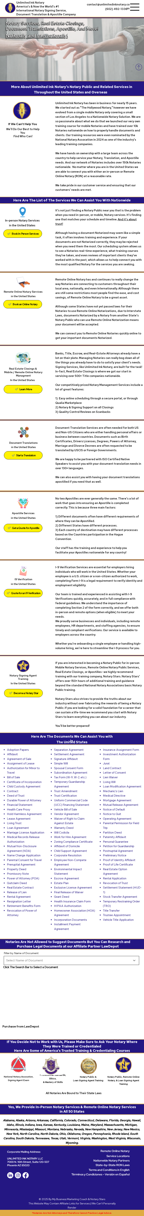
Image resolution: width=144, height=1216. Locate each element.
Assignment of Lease (20, 763)
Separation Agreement (69, 750)
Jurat (106, 763)
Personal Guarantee (115, 841)
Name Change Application (23, 855)
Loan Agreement (18, 828)
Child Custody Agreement (23, 786)
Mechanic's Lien (113, 791)
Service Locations (118, 1156)
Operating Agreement (117, 818)
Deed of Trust (16, 795)
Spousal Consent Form (68, 768)
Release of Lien (17, 892)
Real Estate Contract (20, 887)
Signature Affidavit (66, 759)
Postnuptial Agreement (118, 851)
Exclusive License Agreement (73, 887)
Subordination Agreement (70, 772)
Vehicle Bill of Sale (65, 809)
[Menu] (135, 7)
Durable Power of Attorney (24, 800)
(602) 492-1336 (116, 9)
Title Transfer (111, 910)
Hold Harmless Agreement (24, 814)
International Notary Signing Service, (41, 10)
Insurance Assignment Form (121, 750)
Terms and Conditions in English (109, 1170)
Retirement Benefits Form (23, 906)
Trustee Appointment (117, 915)
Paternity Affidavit (114, 837)
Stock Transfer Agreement (120, 896)
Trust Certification (65, 795)
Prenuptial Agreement (21, 864)
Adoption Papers (18, 750)
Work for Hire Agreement (70, 837)
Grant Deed (61, 896)
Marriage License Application (25, 832)
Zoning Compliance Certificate (73, 841)
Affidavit (12, 754)
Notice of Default (114, 809)
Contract (12, 791)
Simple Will (61, 763)
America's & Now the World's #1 (37, 6)
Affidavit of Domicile (67, 846)
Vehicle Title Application (118, 920)
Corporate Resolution (68, 855)
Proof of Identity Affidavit (119, 860)
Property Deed (16, 869)
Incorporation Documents (70, 920)
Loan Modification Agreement (122, 786)
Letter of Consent (114, 772)
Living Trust (14, 823)
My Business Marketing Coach (69, 1199)
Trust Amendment (65, 791)
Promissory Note (18, 873)
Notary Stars (97, 1199)
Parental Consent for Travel (24, 860)
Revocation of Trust (115, 883)
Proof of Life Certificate (118, 864)
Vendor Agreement (66, 814)
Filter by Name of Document (21, 953)
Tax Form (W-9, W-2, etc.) (70, 777)
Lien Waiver (110, 777)
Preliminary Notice (114, 855)
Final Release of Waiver (68, 892)
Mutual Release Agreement (120, 805)
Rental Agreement (19, 896)
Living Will (109, 782)
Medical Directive (114, 795)
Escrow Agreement (66, 878)
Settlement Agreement (69, 754)
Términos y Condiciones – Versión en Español (100, 1174)
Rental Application (114, 878)
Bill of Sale (13, 777)
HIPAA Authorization (67, 906)
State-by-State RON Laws (113, 1165)
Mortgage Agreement (117, 800)
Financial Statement (19, 805)
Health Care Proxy (18, 809)
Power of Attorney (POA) (23, 878)
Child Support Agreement (70, 851)
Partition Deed (112, 832)
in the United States (23, 447)
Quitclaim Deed (17, 883)
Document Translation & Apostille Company (46, 14)
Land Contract (112, 768)
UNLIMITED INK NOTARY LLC (25, 1158)
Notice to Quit (112, 814)
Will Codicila (61, 832)
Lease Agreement (19, 818)
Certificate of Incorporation (24, 782)
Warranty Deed (64, 828)
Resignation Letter (19, 901)
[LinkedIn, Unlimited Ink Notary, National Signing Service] (10, 1175)
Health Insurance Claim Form (72, 901)
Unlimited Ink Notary (30, 2)
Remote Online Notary (115, 1151)
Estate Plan (61, 883)
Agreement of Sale (19, 759)
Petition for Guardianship (118, 846)
